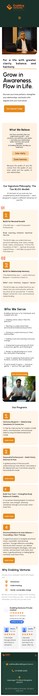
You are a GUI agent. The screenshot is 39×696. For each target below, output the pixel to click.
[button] (20, 18)
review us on (16, 622)
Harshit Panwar (13, 629)
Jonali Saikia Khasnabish (31, 629)
